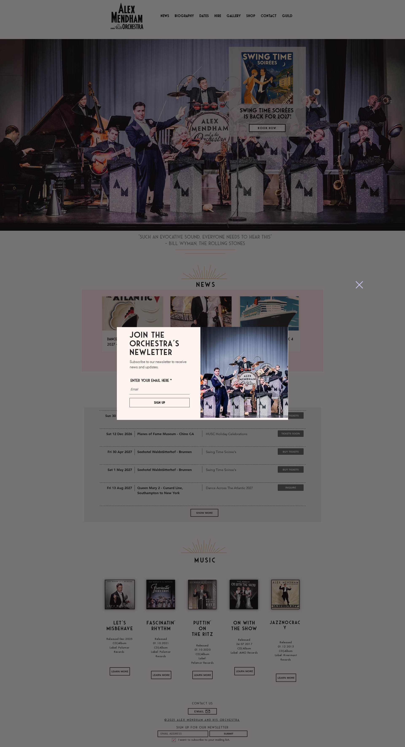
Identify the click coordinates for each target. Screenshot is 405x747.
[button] (359, 285)
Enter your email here (150, 381)
